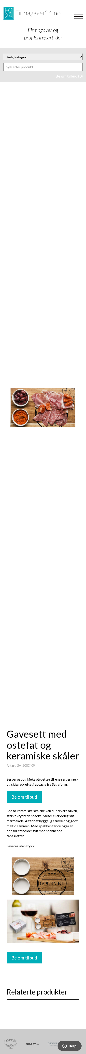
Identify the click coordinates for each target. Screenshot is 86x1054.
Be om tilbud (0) (69, 76)
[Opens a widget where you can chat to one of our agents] (69, 1046)
